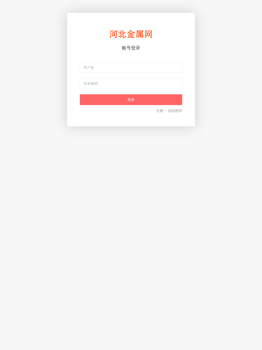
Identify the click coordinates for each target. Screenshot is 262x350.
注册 (159, 111)
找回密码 (175, 111)
